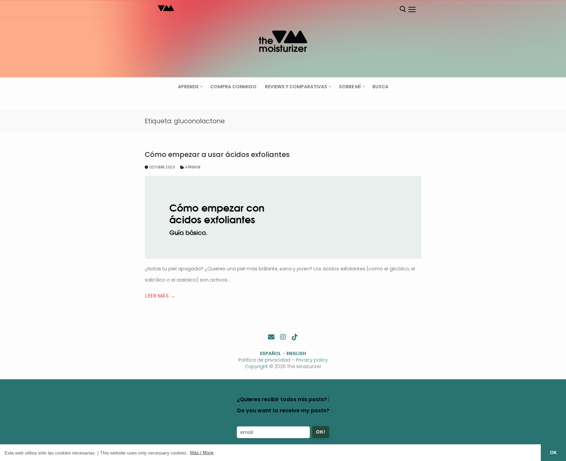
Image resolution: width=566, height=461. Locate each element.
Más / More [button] (202, 452)
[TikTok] (295, 337)
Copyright (256, 366)
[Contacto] (271, 337)
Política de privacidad (264, 360)
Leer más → (160, 295)
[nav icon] (411, 9)
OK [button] (553, 452)
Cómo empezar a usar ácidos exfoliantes (217, 154)
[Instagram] (283, 337)
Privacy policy (312, 360)
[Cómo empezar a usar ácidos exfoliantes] (283, 217)
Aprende (192, 167)
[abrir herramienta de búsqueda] (403, 9)
